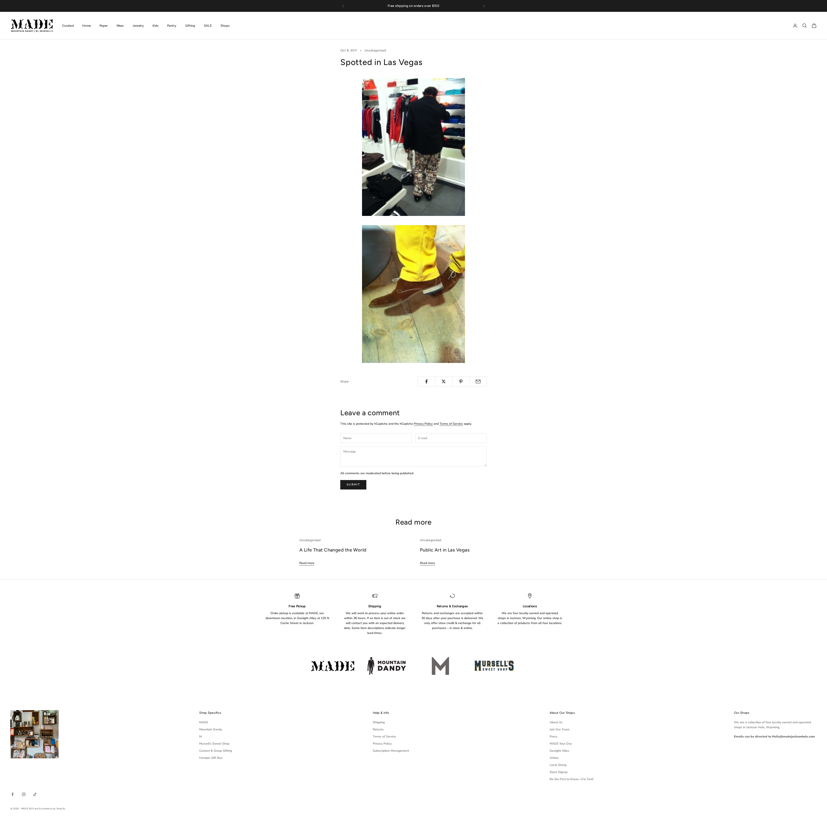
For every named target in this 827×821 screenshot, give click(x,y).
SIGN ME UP (413, 458)
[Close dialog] (457, 352)
